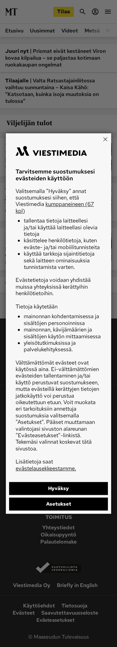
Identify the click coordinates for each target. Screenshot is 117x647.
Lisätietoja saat (46, 465)
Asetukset (58, 504)
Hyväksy (58, 488)
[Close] (105, 139)
